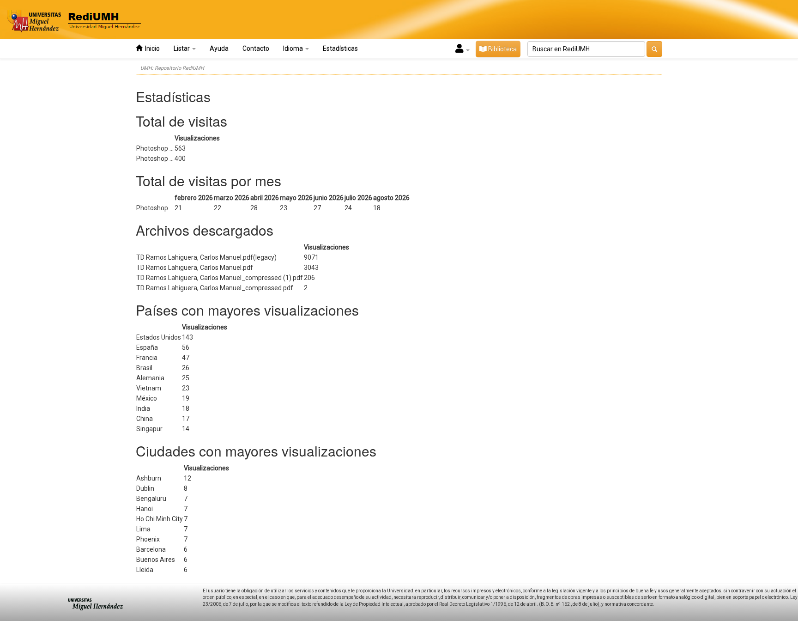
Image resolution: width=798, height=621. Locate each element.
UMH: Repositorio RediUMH (172, 68)
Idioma (293, 48)
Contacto (255, 48)
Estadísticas (340, 48)
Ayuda (219, 48)
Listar (182, 48)
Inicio (151, 48)
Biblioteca (502, 49)
